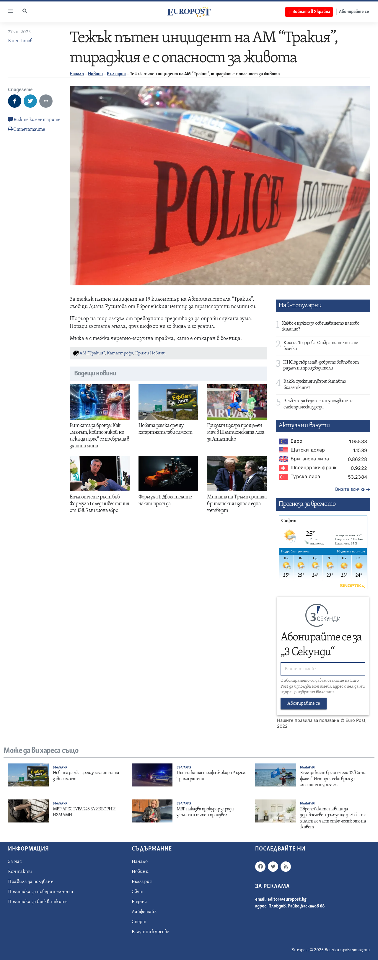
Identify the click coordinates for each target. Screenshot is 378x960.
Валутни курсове (151, 932)
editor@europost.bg (287, 899)
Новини (95, 74)
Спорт (139, 922)
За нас (15, 861)
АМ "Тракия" (92, 353)
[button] (25, 10)
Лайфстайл (144, 912)
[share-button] (14, 101)
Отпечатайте (29, 129)
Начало (77, 74)
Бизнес (139, 902)
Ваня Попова (21, 41)
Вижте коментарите (37, 119)
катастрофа (120, 353)
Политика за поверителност (40, 891)
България (116, 74)
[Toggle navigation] (8, 11)
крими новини (150, 353)
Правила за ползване (30, 881)
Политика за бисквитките (38, 902)
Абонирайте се (354, 11)
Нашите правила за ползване (308, 720)
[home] (189, 11)
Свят (138, 891)
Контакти (20, 871)
